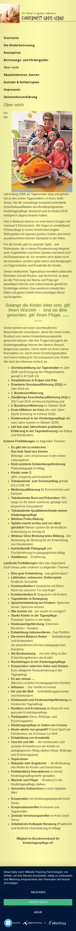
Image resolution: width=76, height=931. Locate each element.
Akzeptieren (38, 902)
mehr (38, 912)
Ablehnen (38, 892)
